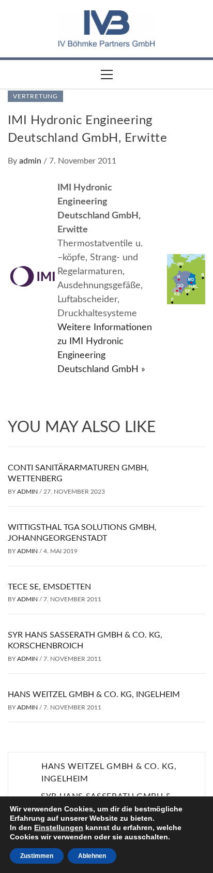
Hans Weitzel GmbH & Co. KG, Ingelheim (94, 694)
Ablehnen (92, 856)
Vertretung (35, 96)
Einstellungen (58, 827)
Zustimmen (36, 856)
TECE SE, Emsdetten (49, 587)
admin (31, 161)
